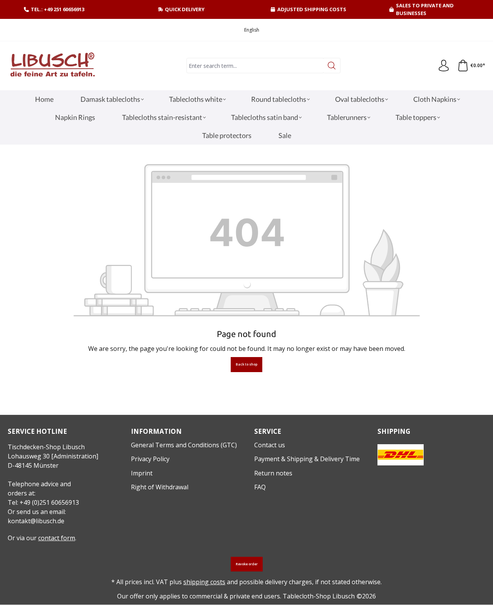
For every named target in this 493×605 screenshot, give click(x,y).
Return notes (273, 473)
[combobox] (255, 65)
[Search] (331, 65)
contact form (56, 538)
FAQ (260, 487)
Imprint (142, 473)
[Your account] (443, 66)
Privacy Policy (150, 459)
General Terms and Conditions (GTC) (184, 445)
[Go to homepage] (52, 66)
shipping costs (204, 582)
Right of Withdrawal (159, 487)
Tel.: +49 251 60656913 (57, 9)
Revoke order (247, 564)
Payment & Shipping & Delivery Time (307, 459)
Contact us (269, 445)
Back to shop (246, 364)
